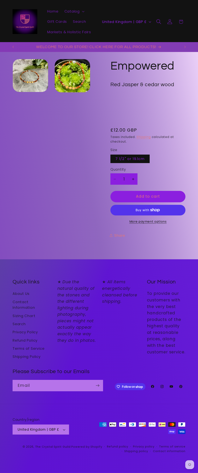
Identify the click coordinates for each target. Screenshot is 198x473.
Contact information (169, 451)
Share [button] (119, 235)
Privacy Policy (25, 332)
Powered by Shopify (86, 447)
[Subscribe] (97, 385)
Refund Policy (25, 340)
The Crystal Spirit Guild (53, 447)
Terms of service (172, 446)
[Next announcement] (185, 47)
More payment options (148, 221)
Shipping (144, 137)
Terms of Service (28, 348)
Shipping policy (136, 451)
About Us (21, 293)
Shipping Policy (27, 356)
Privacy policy (143, 446)
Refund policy (117, 446)
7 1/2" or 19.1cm (130, 158)
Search (19, 324)
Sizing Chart (24, 315)
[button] (73, 11)
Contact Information (24, 304)
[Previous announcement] (13, 47)
